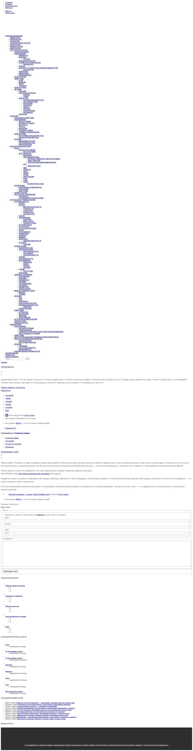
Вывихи (22, 237)
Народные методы (27, 143)
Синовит (22, 282)
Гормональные (25, 330)
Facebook (9, 395)
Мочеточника (25, 121)
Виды (16, 148)
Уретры (22, 127)
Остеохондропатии (27, 228)
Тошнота (23, 86)
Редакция (8, 4)
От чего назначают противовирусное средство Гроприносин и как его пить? (45, 710)
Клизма (26, 95)
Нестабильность (26, 259)
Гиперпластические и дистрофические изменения (41, 332)
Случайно (9, 441)
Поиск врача (9, 13)
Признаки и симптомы (24, 118)
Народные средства (27, 303)
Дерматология (16, 47)
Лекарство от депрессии (13, 596)
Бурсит (22, 216)
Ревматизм (23, 234)
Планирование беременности (27, 351)
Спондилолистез (31, 255)
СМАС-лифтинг (34, 161)
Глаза (25, 182)
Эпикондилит (25, 289)
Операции (23, 346)
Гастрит (26, 59)
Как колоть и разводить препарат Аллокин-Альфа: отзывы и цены (41, 719)
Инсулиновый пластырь (14, 691)
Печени (22, 66)
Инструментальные (27, 342)
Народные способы (27, 93)
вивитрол (8, 665)
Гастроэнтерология (18, 50)
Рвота (21, 84)
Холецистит (28, 70)
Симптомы (19, 79)
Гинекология (15, 325)
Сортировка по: (15, 433)
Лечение (17, 89)
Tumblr (8, 404)
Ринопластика (34, 166)
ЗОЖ (20, 300)
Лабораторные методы (29, 137)
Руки (25, 178)
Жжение (22, 82)
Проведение (19, 186)
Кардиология (15, 39)
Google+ (8, 401)
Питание (22, 91)
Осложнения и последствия (31, 198)
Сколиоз (27, 268)
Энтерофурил (29, 111)
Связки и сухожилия (23, 275)
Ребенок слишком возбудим (15, 586)
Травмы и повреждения (29, 132)
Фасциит (23, 235)
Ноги (25, 171)
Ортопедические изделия (25, 319)
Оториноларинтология (20, 43)
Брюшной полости (27, 61)
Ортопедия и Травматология (22, 200)
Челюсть (27, 170)
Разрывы (22, 278)
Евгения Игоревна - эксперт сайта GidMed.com (29, 494)
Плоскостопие (29, 223)
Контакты (9, 8)
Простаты (23, 125)
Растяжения (24, 276)
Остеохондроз (25, 225)
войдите (40, 515)
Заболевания (20, 54)
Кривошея (27, 262)
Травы (26, 96)
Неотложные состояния (29, 333)
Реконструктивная (27, 150)
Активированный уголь (33, 100)
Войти (19, 423)
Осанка (22, 257)
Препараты (23, 196)
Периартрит (24, 287)
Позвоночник (20, 246)
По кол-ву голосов (13, 444)
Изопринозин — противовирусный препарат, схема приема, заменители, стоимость (47, 717)
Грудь (25, 175)
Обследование (11, 353)
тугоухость (20, 387)
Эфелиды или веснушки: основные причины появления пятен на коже (42, 715)
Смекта (26, 107)
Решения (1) (10, 428)
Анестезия (23, 191)
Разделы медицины (14, 36)
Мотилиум (27, 104)
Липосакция (28, 177)
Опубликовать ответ (10, 452)
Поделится (5, 390)
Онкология (14, 41)
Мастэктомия (29, 152)
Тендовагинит (25, 284)
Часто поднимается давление (15, 616)
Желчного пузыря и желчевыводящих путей (38, 68)
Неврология (15, 38)
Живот (26, 173)
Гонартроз (28, 211)
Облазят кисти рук (12, 606)
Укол (7, 685)
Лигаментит (24, 280)
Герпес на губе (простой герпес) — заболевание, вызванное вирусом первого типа (45, 703)
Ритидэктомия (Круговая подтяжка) (44, 159)
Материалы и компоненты (30, 187)
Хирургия (23, 114)
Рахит (21, 230)
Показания (23, 189)
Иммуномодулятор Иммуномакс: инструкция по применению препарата (44, 704)
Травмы (22, 294)
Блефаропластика (36, 184)
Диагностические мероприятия (28, 339)
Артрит (22, 203)
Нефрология (15, 48)
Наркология (15, 45)
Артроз (22, 205)
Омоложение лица (31, 157)
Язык (7, 627)
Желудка (22, 57)
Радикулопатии (26, 248)
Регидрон (27, 105)
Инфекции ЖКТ (25, 75)
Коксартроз (28, 212)
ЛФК (20, 298)
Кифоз (26, 264)
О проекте (9, 2)
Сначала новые (12, 438)
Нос (24, 164)
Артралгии (23, 312)
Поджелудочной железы (30, 63)
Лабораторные (25, 341)
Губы (25, 180)
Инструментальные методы (31, 136)
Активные (9, 447)
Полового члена (26, 130)
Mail (7, 410)
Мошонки (23, 129)
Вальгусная (28, 221)
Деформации (24, 218)
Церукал (26, 109)
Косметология (20, 193)
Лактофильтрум (30, 102)
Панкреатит (28, 64)
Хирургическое (25, 145)
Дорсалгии (23, 314)
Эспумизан (28, 112)
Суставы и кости (21, 202)
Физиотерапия (25, 309)
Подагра (22, 243)
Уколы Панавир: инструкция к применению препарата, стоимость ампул (43, 713)
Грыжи (22, 269)
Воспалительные (26, 328)
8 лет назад (29, 415)
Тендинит (23, 285)
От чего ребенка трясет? (14, 651)
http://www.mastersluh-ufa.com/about (33, 474)
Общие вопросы (21, 323)
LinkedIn (8, 407)
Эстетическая (25, 153)
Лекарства (23, 98)
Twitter (8, 398)
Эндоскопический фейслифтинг (42, 162)
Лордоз (26, 266)
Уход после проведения (24, 194)
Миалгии (22, 316)
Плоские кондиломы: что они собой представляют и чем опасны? (41, 712)
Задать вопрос (11, 357)
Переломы (23, 239)
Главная (4, 362)
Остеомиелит (25, 232)
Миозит (22, 292)
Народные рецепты (27, 348)
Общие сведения (21, 52)
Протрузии (28, 271)
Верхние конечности (32, 207)
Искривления (24, 260)
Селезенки (23, 72)
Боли (21, 80)
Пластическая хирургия (20, 146)
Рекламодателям (11, 6)
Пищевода (23, 55)
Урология (14, 116)
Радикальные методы (28, 305)
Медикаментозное (27, 141)
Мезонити (27, 155)
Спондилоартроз (31, 251)
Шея (25, 168)
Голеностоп (28, 209)
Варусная (27, 219)
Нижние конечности (32, 241)
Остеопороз (24, 227)
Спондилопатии (26, 250)
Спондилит (28, 253)
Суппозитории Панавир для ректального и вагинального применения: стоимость (46, 708)
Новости (8, 11)
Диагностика (20, 88)
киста (7, 645)
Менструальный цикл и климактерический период (36, 337)
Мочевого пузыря (26, 123)
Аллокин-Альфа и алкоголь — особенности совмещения (37, 706)
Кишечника (24, 73)
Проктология (20, 77)
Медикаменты (25, 349)
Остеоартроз (29, 214)
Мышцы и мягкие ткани (24, 291)
